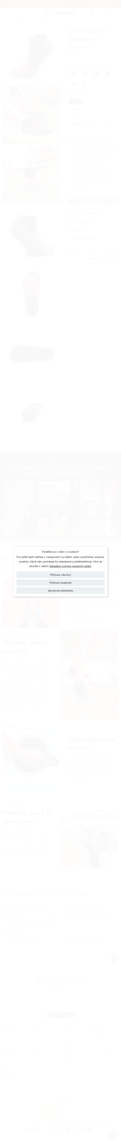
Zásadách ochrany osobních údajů (70, 565)
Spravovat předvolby (60, 590)
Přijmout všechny (60, 574)
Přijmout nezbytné (60, 582)
